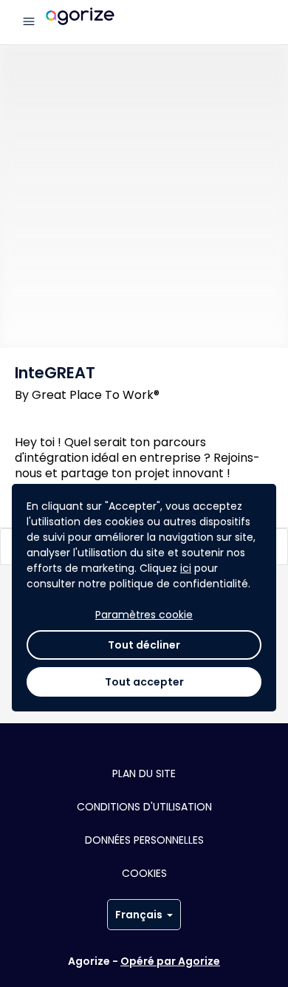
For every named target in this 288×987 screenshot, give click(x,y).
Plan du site (144, 773)
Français (138, 914)
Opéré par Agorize (170, 961)
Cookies (144, 873)
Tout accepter (144, 681)
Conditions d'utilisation (144, 806)
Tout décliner (144, 645)
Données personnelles (144, 840)
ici (185, 568)
